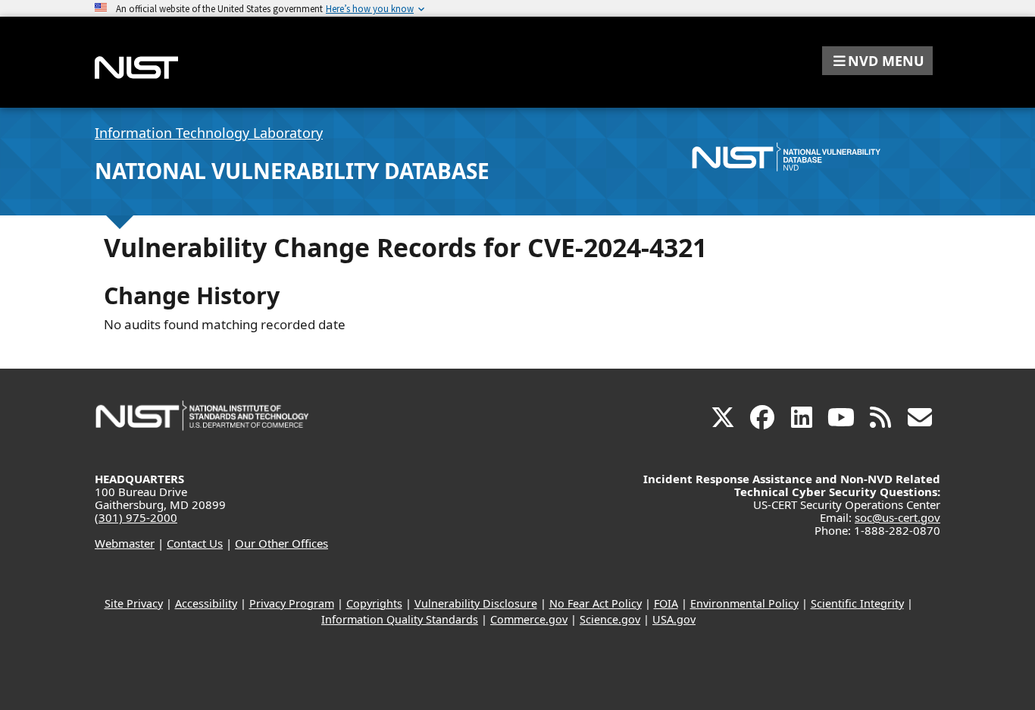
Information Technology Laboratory (209, 133)
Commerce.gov (529, 619)
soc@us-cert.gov (897, 517)
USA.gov (674, 619)
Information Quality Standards (399, 619)
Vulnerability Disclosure (475, 603)
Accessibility (206, 603)
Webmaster (125, 543)
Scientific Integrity (857, 603)
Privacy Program (291, 603)
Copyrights (374, 603)
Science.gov (610, 619)
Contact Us (195, 543)
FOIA (666, 603)
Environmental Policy (744, 603)
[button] (877, 60)
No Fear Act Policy (595, 603)
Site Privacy (134, 603)
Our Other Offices (281, 543)
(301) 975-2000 (136, 517)
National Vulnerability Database (292, 170)
